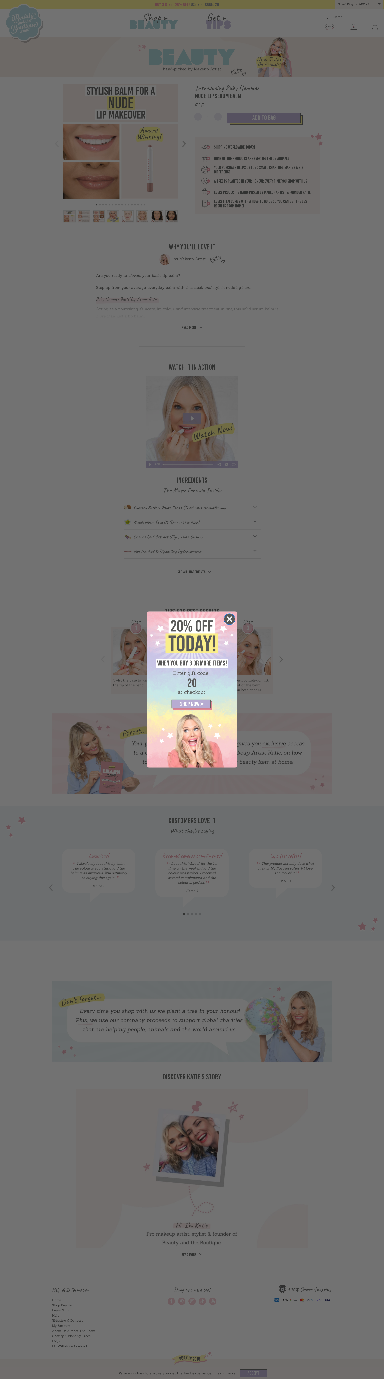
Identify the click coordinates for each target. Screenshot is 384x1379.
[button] (192, 705)
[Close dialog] (229, 619)
